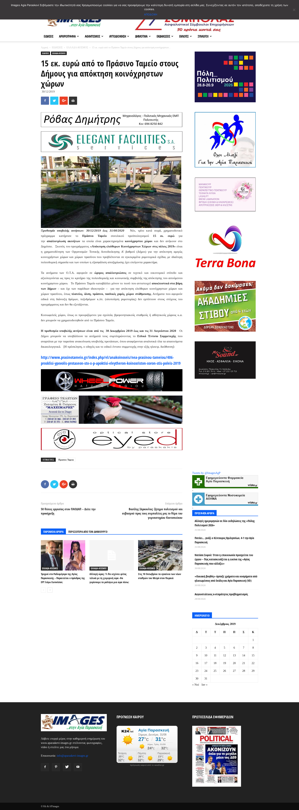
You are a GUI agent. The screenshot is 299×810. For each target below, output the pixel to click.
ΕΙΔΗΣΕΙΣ (48, 36)
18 (215, 663)
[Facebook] (45, 767)
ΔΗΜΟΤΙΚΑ (141, 36)
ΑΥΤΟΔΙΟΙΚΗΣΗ (117, 36)
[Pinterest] (56, 767)
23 (196, 670)
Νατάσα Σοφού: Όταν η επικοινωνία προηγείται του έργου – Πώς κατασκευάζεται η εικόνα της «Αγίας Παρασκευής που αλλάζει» (224, 559)
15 (253, 655)
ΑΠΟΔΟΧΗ (150, 14)
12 (224, 655)
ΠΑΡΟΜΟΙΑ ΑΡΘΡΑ (53, 532)
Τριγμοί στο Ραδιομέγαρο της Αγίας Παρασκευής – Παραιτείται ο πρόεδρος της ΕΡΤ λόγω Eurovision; (63, 578)
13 (234, 655)
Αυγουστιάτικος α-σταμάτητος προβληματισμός (221, 594)
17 (205, 663)
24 (205, 670)
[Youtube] (78, 767)
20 (234, 663)
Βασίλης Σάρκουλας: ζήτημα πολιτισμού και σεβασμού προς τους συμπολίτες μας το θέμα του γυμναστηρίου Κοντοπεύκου (152, 513)
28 (243, 670)
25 (215, 670)
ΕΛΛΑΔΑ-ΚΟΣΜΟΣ (77, 47)
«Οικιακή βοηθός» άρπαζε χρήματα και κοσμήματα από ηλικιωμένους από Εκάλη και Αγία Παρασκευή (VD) (226, 578)
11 (215, 655)
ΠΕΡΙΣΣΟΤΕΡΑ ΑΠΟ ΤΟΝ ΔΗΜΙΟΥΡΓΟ (87, 532)
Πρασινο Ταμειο (66, 459)
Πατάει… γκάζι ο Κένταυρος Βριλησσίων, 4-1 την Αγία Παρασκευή (224, 540)
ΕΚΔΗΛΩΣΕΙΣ (163, 36)
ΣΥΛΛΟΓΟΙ (203, 36)
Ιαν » (204, 684)
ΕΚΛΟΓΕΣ (184, 36)
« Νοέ (195, 684)
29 (253, 670)
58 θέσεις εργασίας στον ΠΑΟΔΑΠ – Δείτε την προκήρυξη (68, 511)
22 (253, 663)
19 (224, 663)
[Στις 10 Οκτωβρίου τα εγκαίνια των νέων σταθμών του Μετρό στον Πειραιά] (160, 555)
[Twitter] (67, 767)
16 (196, 663)
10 (205, 655)
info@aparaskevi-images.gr (72, 755)
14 (243, 655)
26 (224, 670)
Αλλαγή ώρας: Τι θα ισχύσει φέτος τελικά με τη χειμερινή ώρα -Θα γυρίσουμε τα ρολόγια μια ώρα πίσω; (109, 578)
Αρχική (44, 47)
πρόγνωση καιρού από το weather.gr (147, 765)
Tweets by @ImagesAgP (206, 473)
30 (196, 678)
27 (234, 670)
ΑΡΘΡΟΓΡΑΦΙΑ (67, 36)
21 (243, 663)
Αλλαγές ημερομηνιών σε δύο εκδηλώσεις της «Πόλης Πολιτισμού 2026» (225, 523)
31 (205, 678)
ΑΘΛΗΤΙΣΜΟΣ (92, 36)
